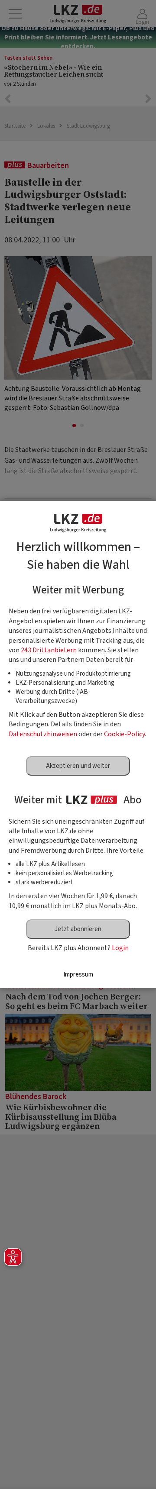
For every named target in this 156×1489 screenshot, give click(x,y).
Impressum (78, 974)
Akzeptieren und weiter (78, 765)
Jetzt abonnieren (78, 929)
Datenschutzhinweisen (43, 734)
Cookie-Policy (124, 734)
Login (120, 948)
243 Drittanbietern (49, 650)
